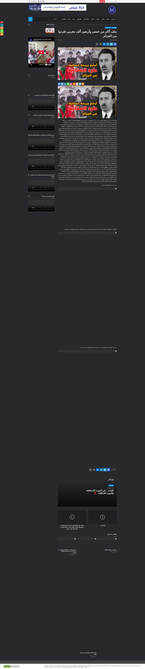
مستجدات (109, 24)
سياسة (107, 19)
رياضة (73, 19)
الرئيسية (114, 24)
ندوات (69, 19)
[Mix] (1, 28)
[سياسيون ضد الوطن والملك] (108, 543)
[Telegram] (80, 84)
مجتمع (98, 19)
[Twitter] (62, 84)
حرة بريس (113, 19)
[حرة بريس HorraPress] (112, 10)
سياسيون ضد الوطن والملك (111, 549)
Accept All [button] (7, 666)
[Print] (74, 84)
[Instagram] (71, 84)
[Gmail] (77, 84)
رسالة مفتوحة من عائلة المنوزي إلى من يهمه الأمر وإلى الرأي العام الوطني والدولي (67, 551)
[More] (82, 84)
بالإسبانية (64, 19)
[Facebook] (59, 84)
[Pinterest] (1, 21)
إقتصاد (103, 19)
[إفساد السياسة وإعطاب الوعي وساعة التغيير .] (87, 594)
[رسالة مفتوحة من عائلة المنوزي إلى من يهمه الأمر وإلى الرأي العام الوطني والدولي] (67, 543)
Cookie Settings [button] (15, 666)
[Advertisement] (41, 85)
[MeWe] (1, 24)
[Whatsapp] (68, 84)
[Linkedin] (65, 84)
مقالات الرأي (86, 19)
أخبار (93, 19)
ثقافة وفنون (79, 19)
